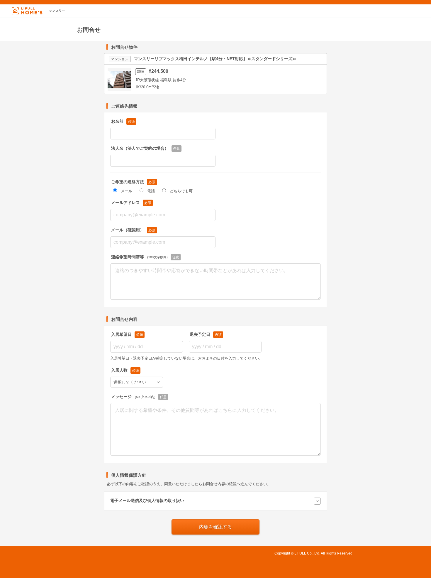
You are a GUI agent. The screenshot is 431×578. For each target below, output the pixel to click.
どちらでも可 (181, 191)
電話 (151, 191)
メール (126, 191)
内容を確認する (215, 526)
